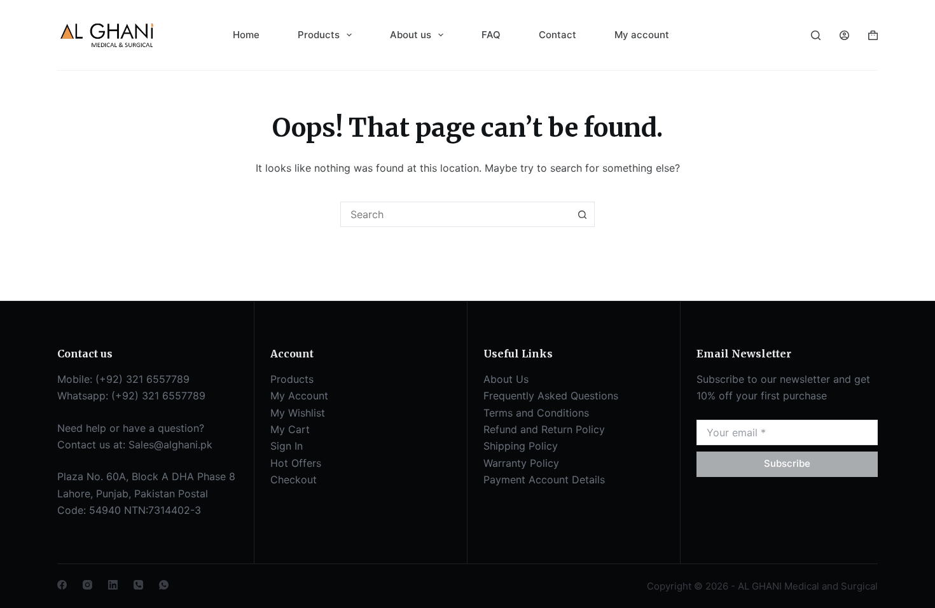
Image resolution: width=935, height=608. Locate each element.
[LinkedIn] (113, 585)
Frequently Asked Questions (550, 395)
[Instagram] (87, 585)
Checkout (293, 479)
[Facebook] (62, 585)
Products (319, 35)
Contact (557, 35)
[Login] (844, 35)
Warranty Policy (521, 463)
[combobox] (455, 214)
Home (246, 35)
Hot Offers (295, 463)
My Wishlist (297, 412)
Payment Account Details (544, 479)
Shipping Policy (520, 445)
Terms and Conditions (536, 412)
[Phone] (138, 585)
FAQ (491, 35)
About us (410, 35)
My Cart (290, 429)
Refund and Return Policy (544, 429)
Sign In (286, 445)
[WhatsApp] (164, 585)
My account (641, 35)
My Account (299, 395)
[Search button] (582, 214)
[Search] (816, 35)
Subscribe (787, 463)
